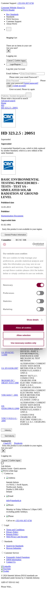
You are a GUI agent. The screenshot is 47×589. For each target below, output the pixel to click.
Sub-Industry (9, 436)
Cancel (10, 61)
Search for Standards (14, 546)
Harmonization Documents (12, 216)
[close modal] (8, 51)
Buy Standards (12, 14)
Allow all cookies (23, 327)
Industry (7, 430)
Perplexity (18, 443)
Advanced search (8, 101)
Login (9, 86)
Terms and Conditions (15, 530)
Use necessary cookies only (23, 343)
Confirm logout (20, 61)
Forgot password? (31, 83)
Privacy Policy (12, 532)
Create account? (19, 86)
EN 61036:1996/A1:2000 (10, 407)
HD (2, 105)
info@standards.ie (13, 500)
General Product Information (15, 235)
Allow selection (24, 335)
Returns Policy (12, 534)
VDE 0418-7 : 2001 (9, 395)
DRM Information (13, 560)
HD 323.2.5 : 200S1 (9, 108)
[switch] (40, 293)
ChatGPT (7, 443)
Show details (33, 320)
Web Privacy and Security (17, 537)
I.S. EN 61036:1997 (9, 368)
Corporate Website (8, 8)
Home (3, 103)
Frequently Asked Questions (18, 557)
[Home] (8, 10)
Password (26, 80)
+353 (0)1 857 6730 (25, 3)
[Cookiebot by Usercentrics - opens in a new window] (33, 244)
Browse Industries (13, 548)
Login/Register (15, 64)
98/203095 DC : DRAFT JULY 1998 (10, 381)
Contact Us (11, 562)
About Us (21, 8)
